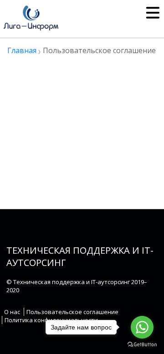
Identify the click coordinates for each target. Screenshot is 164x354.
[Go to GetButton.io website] (142, 345)
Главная (21, 50)
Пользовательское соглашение (72, 312)
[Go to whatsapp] (142, 327)
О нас (12, 312)
